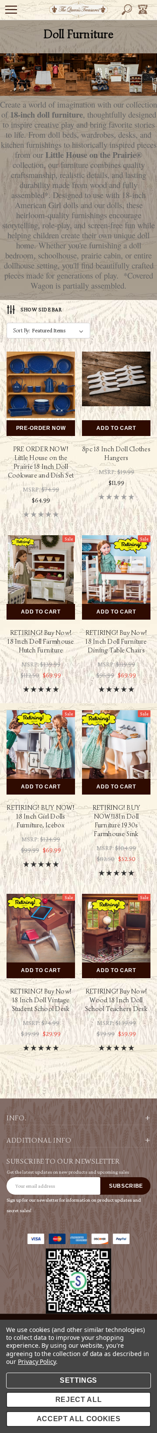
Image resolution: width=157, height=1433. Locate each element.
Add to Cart (116, 428)
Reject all (78, 1399)
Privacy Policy (37, 1361)
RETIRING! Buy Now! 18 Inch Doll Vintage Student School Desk (41, 1000)
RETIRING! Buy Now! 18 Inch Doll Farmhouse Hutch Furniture (40, 641)
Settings (78, 1380)
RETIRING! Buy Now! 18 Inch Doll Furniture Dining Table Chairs (116, 641)
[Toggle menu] (11, 9)
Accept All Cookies (79, 1419)
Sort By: (21, 330)
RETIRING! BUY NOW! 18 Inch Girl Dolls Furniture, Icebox (41, 816)
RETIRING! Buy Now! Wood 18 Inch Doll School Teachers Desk (116, 1000)
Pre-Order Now (40, 428)
